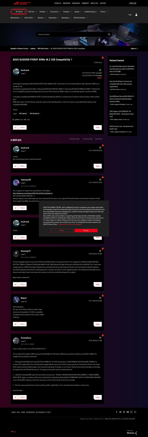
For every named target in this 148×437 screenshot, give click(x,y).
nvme (25, 119)
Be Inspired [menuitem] (19, 11)
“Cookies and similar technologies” (70, 224)
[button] (15, 127)
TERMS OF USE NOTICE (86, 419)
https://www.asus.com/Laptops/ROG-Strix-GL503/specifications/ (33, 193)
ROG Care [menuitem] (31, 12)
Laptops (32, 48)
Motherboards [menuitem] (15, 18)
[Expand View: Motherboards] (21, 17)
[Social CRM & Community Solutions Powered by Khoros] (132, 432)
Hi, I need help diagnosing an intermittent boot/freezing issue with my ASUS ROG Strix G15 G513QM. (122, 68)
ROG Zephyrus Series (116, 119)
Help (130, 15)
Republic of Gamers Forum (19, 48)
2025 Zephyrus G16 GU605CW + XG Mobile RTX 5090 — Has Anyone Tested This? (121, 114)
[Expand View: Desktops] (71, 11)
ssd (28, 119)
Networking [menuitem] (65, 18)
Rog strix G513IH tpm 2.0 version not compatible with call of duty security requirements (121, 84)
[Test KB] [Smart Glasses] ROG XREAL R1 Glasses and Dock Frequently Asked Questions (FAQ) (122, 98)
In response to (29, 186)
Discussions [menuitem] (54, 12)
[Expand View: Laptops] (81, 11)
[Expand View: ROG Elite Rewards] (87, 17)
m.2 (21, 119)
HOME (23, 412)
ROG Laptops (23, 113)
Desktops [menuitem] (66, 12)
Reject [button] (62, 230)
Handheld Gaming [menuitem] (90, 12)
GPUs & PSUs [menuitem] (28, 18)
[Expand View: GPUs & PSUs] (34, 17)
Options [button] (133, 48)
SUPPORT (103, 3)
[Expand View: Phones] (107, 11)
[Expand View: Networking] (70, 17)
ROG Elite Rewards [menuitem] (79, 18)
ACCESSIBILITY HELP (43, 412)
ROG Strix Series (43, 48)
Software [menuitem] (42, 12)
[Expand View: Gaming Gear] (58, 17)
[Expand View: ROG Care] (36, 11)
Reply (98, 127)
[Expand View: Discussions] (60, 11)
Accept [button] (86, 230)
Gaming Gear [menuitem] (52, 18)
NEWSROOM (30, 412)
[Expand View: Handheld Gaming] (97, 11)
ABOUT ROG (16, 412)
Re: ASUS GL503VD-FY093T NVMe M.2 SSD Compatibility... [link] (68, 48)
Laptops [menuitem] (76, 12)
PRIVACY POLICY (99, 419)
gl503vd (17, 119)
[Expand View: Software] (47, 11)
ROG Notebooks (34, 113)
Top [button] (14, 432)
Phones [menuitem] (103, 12)
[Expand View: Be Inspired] (25, 12)
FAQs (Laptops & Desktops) (118, 104)
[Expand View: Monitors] (45, 17)
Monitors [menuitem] (40, 18)
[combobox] (74, 34)
